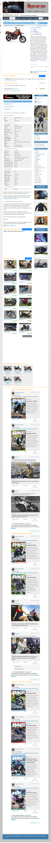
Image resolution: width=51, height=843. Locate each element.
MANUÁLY (18, 18)
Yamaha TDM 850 (28, 371)
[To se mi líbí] (35, 392)
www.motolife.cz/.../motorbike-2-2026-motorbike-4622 (26, 720)
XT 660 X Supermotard (40, 145)
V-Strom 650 (37, 177)
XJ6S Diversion (23, 306)
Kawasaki (37, 159)
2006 (39, 23)
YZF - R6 (22, 281)
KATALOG (12, 18)
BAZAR (24, 18)
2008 (34, 23)
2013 (20, 23)
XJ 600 (22, 294)
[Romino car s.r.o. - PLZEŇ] (25, 289)
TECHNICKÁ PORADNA (9, 106)
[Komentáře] (38, 392)
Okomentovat (35, 420)
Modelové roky (7, 20)
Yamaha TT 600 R (18, 381)
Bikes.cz (4, 0)
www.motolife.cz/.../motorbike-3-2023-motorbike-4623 (26, 688)
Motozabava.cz (21, 0)
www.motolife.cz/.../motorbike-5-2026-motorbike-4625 (26, 540)
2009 (31, 23)
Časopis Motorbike (19, 392)
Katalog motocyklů (8, 25)
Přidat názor (42, 76)
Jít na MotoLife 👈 (34, 531)
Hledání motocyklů (41, 20)
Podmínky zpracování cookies (29, 836)
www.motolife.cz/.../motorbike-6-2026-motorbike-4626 (26, 428)
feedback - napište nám (11, 225)
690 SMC (37, 164)
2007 (14, 25)
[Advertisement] (18, 245)
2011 (26, 23)
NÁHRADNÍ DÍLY (7, 109)
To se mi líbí (16, 419)
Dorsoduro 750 (8, 269)
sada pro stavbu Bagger (38, 232)
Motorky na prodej (9, 258)
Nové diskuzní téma (27, 229)
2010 (28, 23)
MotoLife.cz (29, 0)
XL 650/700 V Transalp (39, 153)
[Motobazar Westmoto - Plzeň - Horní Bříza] (25, 276)
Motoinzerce (6, 198)
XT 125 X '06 (37, 138)
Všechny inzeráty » (27, 336)
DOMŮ (7, 18)
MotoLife (17, 457)
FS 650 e (37, 157)
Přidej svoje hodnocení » (16, 90)
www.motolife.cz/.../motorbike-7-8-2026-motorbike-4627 (26, 396)
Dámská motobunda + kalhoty (40, 202)
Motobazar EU (27, 197)
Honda (37, 150)
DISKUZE (36, 18)
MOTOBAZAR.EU (41, 186)
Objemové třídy (33, 20)
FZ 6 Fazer (7, 306)
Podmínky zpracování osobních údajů (14, 836)
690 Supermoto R (38, 170)
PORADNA (29, 18)
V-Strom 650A (38, 179)
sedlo (35, 244)
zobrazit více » (16, 88)
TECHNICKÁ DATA (8, 101)
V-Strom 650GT (38, 180)
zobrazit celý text (44, 60)
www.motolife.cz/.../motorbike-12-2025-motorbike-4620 (27, 788)
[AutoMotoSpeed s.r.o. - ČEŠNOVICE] (25, 327)
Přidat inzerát (28, 258)
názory (44, 25)
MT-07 (7, 294)
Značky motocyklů (15, 20)
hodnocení (39, 25)
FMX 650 (37, 152)
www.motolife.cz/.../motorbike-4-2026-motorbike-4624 (26, 572)
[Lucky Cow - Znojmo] (25, 264)
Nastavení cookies (41, 836)
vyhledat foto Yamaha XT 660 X (40, 71)
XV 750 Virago (8, 319)
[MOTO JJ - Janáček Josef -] (25, 314)
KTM (36, 162)
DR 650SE (37, 175)
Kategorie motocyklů (24, 20)
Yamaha (37, 135)
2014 (18, 23)
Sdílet (26, 419)
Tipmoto (15, 198)
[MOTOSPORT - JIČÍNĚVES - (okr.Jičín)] (25, 301)
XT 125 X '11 (37, 137)
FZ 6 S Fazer (23, 269)
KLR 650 (36, 160)
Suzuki (37, 172)
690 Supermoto (38, 165)
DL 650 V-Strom (38, 174)
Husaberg (37, 155)
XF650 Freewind (38, 182)
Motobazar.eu (12, 0)
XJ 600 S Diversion (9, 281)
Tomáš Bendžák (18, 666)
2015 (15, 23)
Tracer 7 (7, 332)
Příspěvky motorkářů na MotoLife (22, 389)
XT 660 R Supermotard (40, 144)
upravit (46, 66)
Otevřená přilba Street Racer (39, 189)
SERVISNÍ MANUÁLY (8, 104)
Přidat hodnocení (42, 82)
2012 (23, 23)
